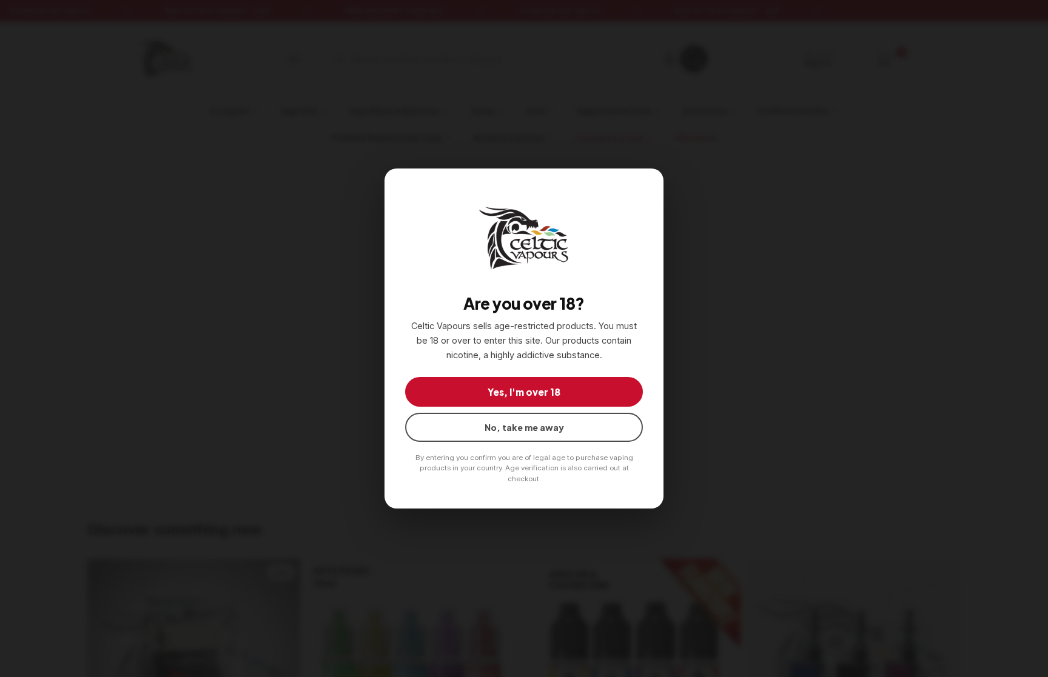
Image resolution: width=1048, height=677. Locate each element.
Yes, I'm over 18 (524, 392)
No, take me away (524, 427)
